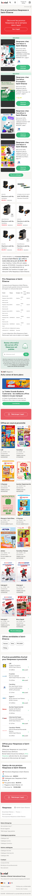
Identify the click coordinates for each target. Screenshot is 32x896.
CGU (2, 889)
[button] (16, 54)
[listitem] (8, 190)
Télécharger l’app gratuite (8, 831)
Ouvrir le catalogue (23, 67)
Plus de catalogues (16, 175)
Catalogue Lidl (5, 838)
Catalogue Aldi (5, 855)
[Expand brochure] (8, 55)
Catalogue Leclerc (6, 841)
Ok (26, 354)
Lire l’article (16, 403)
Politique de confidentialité (23, 886)
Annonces (26, 6)
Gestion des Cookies (22, 889)
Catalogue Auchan (6, 850)
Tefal (12, 643)
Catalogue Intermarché (7, 853)
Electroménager (6, 814)
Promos (18, 812)
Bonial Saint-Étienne (8, 812)
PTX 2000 (20, 643)
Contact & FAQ (5, 863)
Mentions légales (5, 886)
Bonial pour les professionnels (9, 865)
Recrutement (4, 868)
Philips (5, 648)
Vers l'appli (16, 29)
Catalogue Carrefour (6, 843)
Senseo (5, 643)
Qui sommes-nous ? (6, 826)
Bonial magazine (5, 828)
